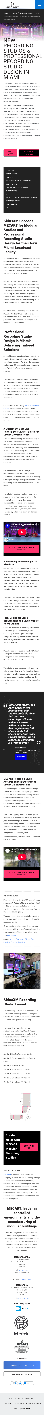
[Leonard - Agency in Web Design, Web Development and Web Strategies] (26, 1409)
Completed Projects (26, 13)
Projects (14, 13)
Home (6, 13)
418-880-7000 (24, 1270)
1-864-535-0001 (23, 1298)
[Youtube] (20, 1383)
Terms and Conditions (33, 1403)
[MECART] (12, 5)
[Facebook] (12, 1383)
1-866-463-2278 (26, 1279)
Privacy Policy (19, 1403)
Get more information (22, 1374)
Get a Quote (10, 153)
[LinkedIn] (16, 1383)
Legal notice (8, 1403)
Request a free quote (21, 1365)
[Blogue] (28, 1383)
